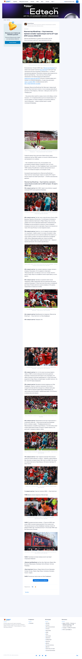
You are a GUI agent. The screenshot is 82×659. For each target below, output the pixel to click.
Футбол (15, 1)
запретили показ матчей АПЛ (32, 78)
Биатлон (48, 641)
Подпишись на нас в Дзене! (40, 580)
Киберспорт (49, 639)
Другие (47, 646)
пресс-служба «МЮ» (29, 82)
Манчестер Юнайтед (49, 68)
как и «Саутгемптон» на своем (32, 83)
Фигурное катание (23, 1)
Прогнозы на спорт (50, 648)
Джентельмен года (69, 1)
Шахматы (48, 637)
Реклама (31, 623)
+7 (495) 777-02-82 (71, 627)
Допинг (47, 643)
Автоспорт (48, 636)
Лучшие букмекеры (50, 650)
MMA (37, 1)
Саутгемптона (43, 69)
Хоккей (32, 1)
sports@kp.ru (69, 629)
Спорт (5, 19)
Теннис (47, 1)
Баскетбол (48, 630)
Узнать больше (12, 42)
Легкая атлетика (50, 645)
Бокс (42, 1)
